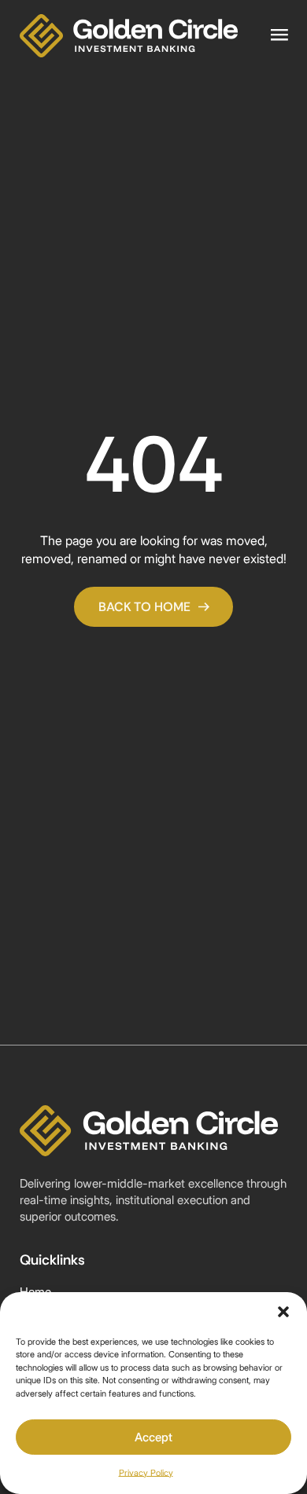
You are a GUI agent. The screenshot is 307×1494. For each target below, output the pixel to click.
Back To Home (144, 607)
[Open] (279, 35)
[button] (283, 1312)
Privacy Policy (146, 1472)
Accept (153, 1437)
